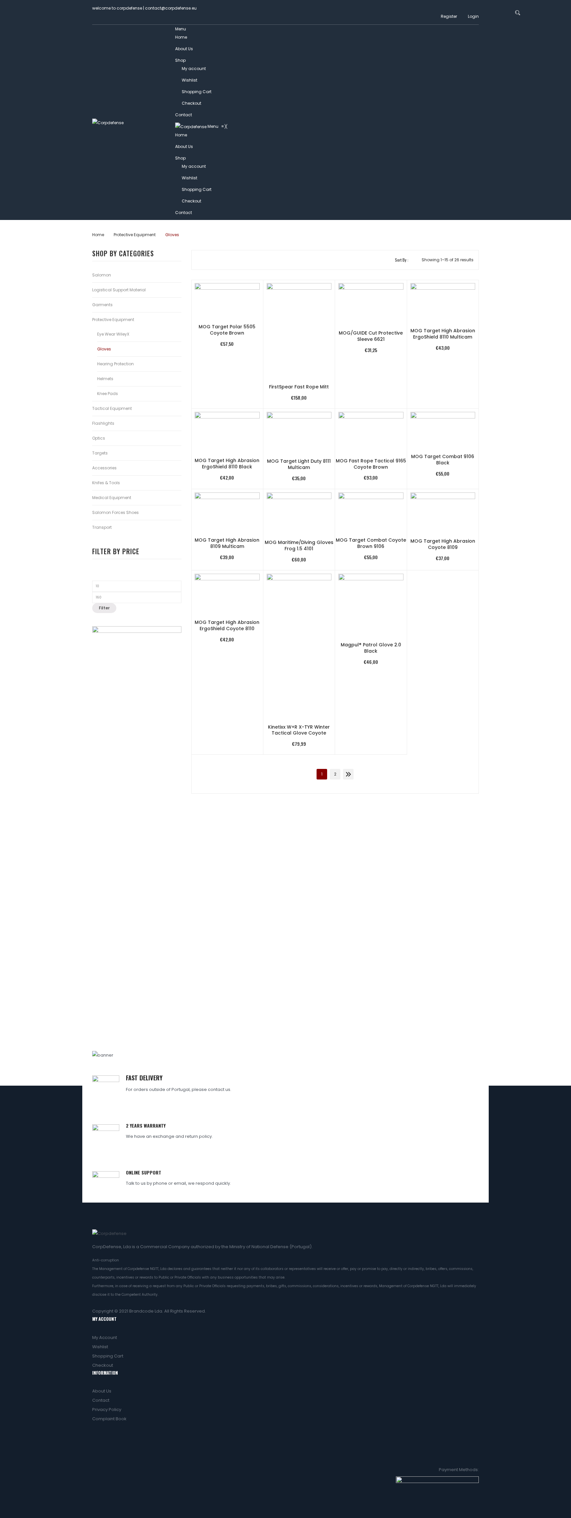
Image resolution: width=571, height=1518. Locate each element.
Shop (180, 60)
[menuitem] (181, 135)
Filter (104, 608)
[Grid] (201, 260)
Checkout (191, 103)
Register (449, 16)
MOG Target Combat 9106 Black (442, 459)
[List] (211, 260)
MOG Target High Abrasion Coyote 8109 (442, 544)
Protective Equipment (135, 234)
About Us (184, 49)
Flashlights (103, 423)
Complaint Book (109, 1419)
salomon (101, 275)
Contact (183, 115)
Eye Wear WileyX (113, 334)
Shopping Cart (196, 91)
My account (194, 68)
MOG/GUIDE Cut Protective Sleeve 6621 (371, 336)
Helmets (105, 378)
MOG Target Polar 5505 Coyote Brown (227, 330)
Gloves (104, 349)
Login (473, 16)
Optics (98, 438)
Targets (100, 453)
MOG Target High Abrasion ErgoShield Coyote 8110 (227, 625)
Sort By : (401, 260)
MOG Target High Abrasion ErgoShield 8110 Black (227, 463)
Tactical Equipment (112, 408)
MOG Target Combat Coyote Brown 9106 (371, 543)
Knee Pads (107, 393)
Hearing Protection (115, 364)
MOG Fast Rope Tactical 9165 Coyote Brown (371, 464)
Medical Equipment (111, 497)
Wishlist (189, 80)
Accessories (104, 468)
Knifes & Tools (106, 483)
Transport (102, 527)
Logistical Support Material (119, 290)
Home (181, 37)
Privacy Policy (106, 1409)
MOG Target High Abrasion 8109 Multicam (227, 543)
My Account (104, 1337)
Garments (102, 304)
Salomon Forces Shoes (115, 512)
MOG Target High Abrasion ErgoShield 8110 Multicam (442, 334)
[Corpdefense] (108, 122)
